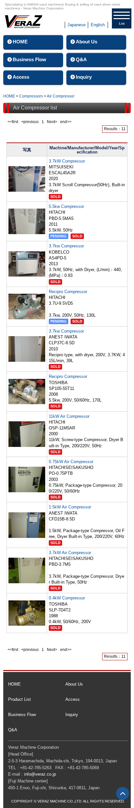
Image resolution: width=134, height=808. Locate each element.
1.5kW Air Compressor (70, 507)
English (98, 24)
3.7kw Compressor (66, 246)
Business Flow (29, 59)
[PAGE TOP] (122, 793)
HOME (20, 41)
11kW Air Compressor (69, 416)
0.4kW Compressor (67, 598)
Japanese (76, 24)
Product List (19, 699)
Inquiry (84, 77)
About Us (86, 41)
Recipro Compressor (68, 291)
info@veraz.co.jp (40, 774)
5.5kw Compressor (66, 206)
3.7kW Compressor (67, 161)
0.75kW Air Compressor (71, 461)
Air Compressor (60, 96)
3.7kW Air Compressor (70, 552)
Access (21, 77)
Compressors (31, 96)
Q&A (81, 59)
